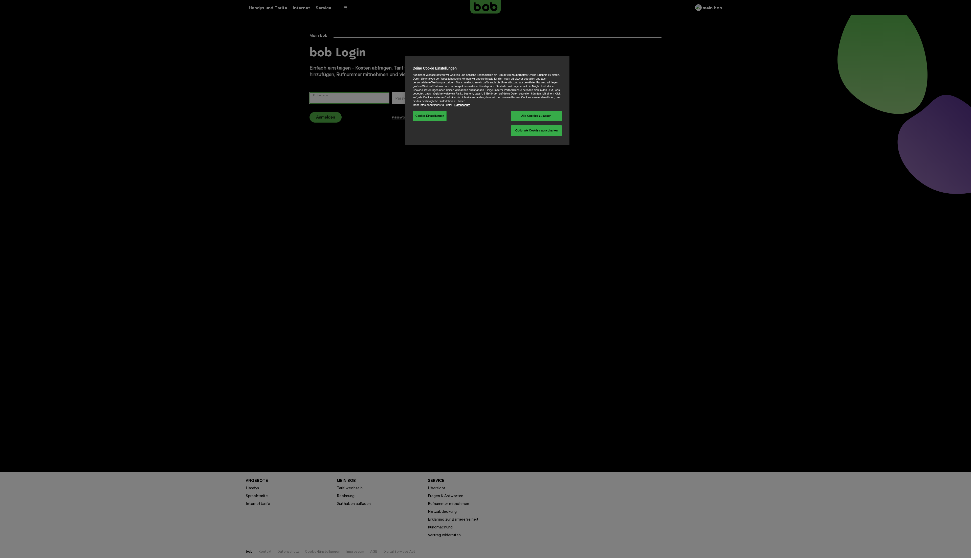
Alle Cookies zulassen (536, 116)
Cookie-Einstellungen (429, 116)
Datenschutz (462, 105)
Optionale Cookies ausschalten (536, 130)
